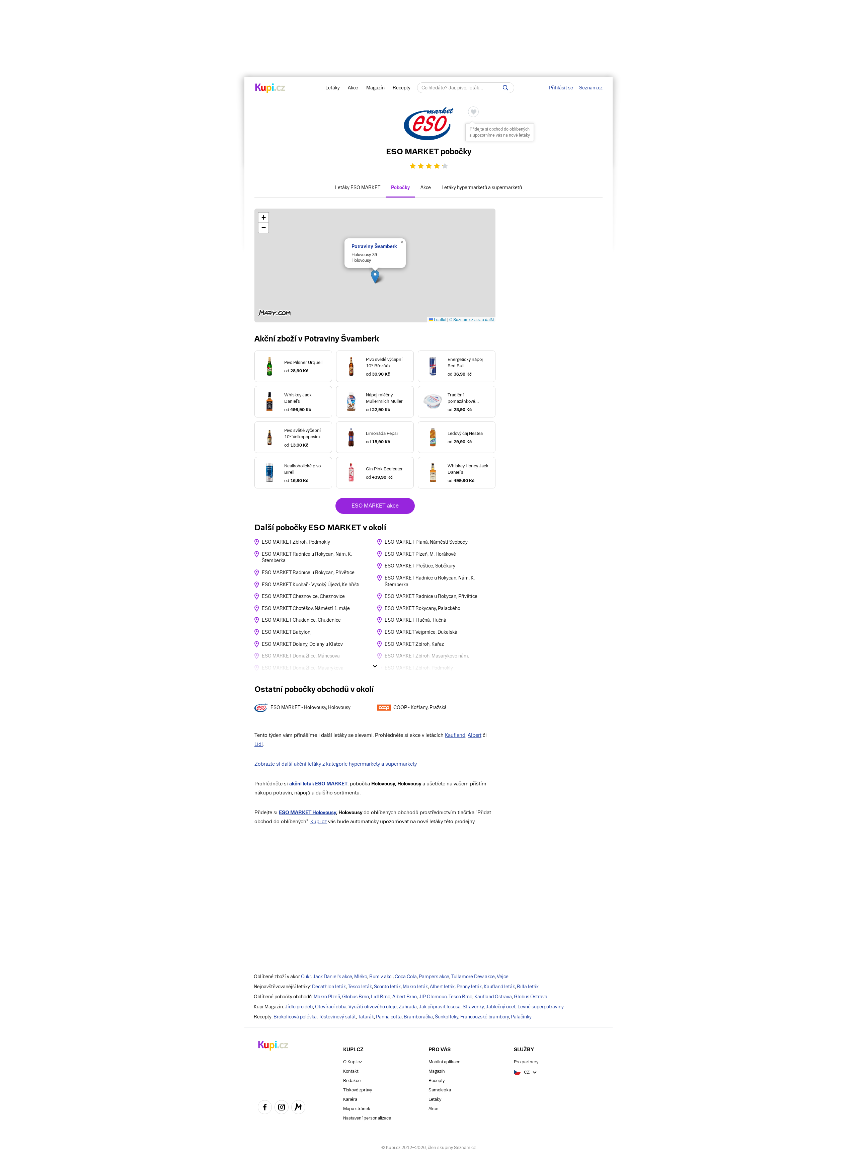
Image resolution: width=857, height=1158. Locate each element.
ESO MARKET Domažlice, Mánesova (301, 656)
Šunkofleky (446, 1016)
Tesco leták (360, 986)
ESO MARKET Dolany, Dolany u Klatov (302, 644)
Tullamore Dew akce (473, 976)
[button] (375, 277)
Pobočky (400, 187)
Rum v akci (381, 976)
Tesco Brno (460, 996)
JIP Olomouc (433, 996)
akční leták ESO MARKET (318, 783)
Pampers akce (434, 976)
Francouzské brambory (484, 1016)
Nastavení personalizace (367, 1118)
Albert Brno (404, 996)
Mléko (360, 976)
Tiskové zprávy (357, 1089)
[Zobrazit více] (375, 666)
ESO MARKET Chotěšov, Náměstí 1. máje (306, 608)
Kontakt (350, 1071)
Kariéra (350, 1099)
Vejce (503, 976)
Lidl (258, 744)
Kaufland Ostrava (493, 996)
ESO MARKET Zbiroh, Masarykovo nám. (427, 656)
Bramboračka (418, 1016)
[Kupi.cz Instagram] (282, 1108)
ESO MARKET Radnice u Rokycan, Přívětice (308, 572)
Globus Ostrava (530, 996)
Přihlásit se (561, 87)
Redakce (352, 1080)
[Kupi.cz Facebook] (265, 1108)
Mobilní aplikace (444, 1061)
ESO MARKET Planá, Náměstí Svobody (426, 542)
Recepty (401, 87)
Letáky (332, 87)
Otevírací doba (330, 1006)
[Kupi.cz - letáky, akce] (270, 88)
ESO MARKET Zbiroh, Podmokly (296, 542)
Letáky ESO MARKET (357, 187)
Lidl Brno (380, 996)
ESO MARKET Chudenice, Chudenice (301, 620)
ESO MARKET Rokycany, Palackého (422, 608)
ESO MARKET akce (375, 506)
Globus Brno (355, 996)
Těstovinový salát (337, 1016)
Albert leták (442, 986)
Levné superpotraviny (541, 1006)
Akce (353, 87)
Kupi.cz (318, 821)
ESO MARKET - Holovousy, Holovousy (310, 707)
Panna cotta (389, 1016)
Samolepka (439, 1089)
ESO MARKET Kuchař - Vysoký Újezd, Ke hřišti (311, 584)
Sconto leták (387, 986)
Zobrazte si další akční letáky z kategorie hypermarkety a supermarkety (335, 764)
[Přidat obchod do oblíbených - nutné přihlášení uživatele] (473, 111)
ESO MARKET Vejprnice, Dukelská (421, 632)
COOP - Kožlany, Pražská (420, 707)
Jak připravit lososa (440, 1006)
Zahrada (408, 1006)
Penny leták (469, 986)
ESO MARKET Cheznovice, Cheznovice (303, 596)
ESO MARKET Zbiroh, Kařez (414, 644)
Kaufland (455, 735)
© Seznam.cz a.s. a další (471, 319)
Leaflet (439, 319)
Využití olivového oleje (372, 1006)
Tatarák (366, 1016)
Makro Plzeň (327, 996)
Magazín (375, 87)
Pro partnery (526, 1061)
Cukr (306, 976)
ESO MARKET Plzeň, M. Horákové (420, 554)
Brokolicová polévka (295, 1016)
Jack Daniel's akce (332, 976)
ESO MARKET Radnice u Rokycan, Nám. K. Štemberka (307, 557)
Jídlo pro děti (299, 1006)
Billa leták (528, 986)
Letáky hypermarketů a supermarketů (482, 187)
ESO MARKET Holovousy (307, 812)
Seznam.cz (591, 87)
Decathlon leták (329, 986)
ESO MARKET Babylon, (286, 632)
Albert (474, 735)
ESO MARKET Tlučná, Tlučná (415, 620)
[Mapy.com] (298, 1108)
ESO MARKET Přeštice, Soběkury (420, 565)
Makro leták (415, 986)
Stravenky (473, 1006)
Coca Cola (406, 976)
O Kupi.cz (352, 1061)
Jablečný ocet (501, 1006)
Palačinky (521, 1016)
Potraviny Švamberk (374, 246)
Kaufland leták (499, 986)
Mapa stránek (356, 1108)
